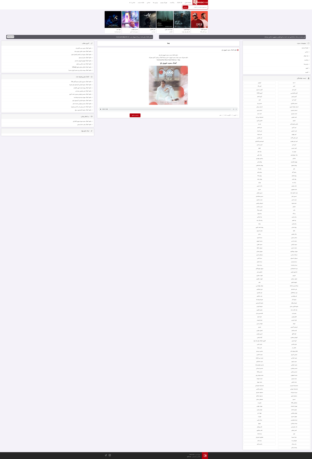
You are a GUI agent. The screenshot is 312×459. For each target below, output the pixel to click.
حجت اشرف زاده (294, 193)
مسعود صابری (294, 396)
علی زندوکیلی (260, 289)
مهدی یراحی (259, 410)
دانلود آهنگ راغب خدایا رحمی (84, 124)
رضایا (259, 224)
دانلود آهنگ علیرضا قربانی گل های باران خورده (80, 85)
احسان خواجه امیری (294, 107)
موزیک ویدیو (164, 2)
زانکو (294, 231)
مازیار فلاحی (294, 344)
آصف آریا (294, 100)
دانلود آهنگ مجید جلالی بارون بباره (83, 51)
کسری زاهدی (259, 334)
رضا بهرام (259, 213)
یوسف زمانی (294, 447)
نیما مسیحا (294, 437)
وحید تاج (259, 441)
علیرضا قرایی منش (294, 306)
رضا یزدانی (294, 224)
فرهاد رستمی (259, 324)
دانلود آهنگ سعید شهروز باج (229, 50)
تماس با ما (132, 2)
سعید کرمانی (294, 244)
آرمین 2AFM (259, 93)
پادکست (172, 2)
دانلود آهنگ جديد (173, 55)
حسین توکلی (259, 193)
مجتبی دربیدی (259, 351)
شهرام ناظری (294, 282)
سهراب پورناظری (294, 251)
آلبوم (307, 68)
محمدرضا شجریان (294, 385)
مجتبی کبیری (294, 354)
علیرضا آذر (294, 299)
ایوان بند (294, 152)
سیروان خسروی (294, 258)
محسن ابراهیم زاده (259, 365)
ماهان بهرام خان (294, 351)
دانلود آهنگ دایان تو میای (85, 58)
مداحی (148, 2)
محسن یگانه (259, 372)
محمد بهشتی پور (259, 375)
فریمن (259, 327)
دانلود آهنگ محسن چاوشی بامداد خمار (82, 104)
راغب (294, 210)
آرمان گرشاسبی (294, 93)
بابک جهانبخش (294, 155)
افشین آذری (259, 121)
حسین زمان (294, 196)
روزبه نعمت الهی (259, 227)
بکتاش (294, 158)
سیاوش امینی (259, 255)
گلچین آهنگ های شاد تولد (260, 341)
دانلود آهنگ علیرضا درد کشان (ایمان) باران (81, 54)
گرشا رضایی (259, 337)
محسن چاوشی (294, 368)
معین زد (259, 403)
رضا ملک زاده (259, 220)
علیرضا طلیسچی (259, 303)
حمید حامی (294, 200)
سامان (259, 234)
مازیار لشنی (259, 344)
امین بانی (294, 145)
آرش (294, 86)
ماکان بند (294, 348)
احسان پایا (259, 103)
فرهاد (294, 324)
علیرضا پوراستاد (259, 299)
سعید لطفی (259, 244)
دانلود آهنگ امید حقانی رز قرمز (83, 64)
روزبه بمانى (294, 227)
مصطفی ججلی (259, 399)
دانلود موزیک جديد (183, 57)
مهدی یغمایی (294, 413)
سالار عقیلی (294, 234)
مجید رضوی (294, 361)
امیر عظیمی (259, 138)
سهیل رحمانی (260, 251)
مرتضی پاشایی (259, 389)
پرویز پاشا (259, 176)
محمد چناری (294, 379)
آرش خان (294, 90)
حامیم (259, 189)
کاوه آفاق (294, 334)
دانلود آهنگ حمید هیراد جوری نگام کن (82, 121)
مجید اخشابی (260, 354)
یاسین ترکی (259, 444)
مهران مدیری (294, 416)
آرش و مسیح (260, 90)
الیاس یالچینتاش (294, 124)
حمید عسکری (259, 200)
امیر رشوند (259, 134)
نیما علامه (259, 434)
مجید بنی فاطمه (259, 358)
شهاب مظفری (259, 279)
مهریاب (259, 416)
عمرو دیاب (294, 313)
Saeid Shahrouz (172, 60)
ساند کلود (189, 457)
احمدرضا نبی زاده (259, 117)
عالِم (259, 282)
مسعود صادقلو (259, 396)
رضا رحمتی (294, 217)
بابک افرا (259, 152)
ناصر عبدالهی (259, 430)
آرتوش (259, 83)
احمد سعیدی (294, 114)
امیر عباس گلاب (294, 138)
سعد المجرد (259, 238)
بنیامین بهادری (259, 158)
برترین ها (155, 2)
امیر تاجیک (259, 131)
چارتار (259, 182)
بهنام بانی (259, 162)
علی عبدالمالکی (294, 293)
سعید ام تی (294, 241)
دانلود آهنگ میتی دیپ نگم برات (83, 48)
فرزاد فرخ (259, 317)
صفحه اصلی (188, 2)
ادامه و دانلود (135, 115)
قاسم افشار (294, 330)
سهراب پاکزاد (259, 248)
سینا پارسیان (294, 262)
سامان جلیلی (294, 238)
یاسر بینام (294, 444)
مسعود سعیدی (259, 392)
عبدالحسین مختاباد (294, 286)
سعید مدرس (294, 248)
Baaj (168, 43)
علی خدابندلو (294, 289)
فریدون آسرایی (294, 327)
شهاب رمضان (294, 279)
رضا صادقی (259, 217)
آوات (259, 100)
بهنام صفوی (294, 165)
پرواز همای (294, 176)
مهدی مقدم (294, 410)
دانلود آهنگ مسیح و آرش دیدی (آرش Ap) (81, 82)
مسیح (294, 399)
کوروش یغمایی (294, 337)
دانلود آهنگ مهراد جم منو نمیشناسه (82, 97)
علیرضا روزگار (294, 303)
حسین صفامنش (259, 196)
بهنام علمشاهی (259, 165)
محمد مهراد (259, 382)
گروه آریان (294, 341)
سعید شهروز (166, 55)
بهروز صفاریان (294, 162)
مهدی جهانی (259, 406)
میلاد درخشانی (294, 423)
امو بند (259, 124)
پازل (294, 169)
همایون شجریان (259, 437)
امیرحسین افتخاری (259, 141)
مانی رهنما (259, 348)
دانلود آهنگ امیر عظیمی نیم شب (83, 91)
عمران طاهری (259, 310)
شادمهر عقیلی (294, 272)
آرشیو (307, 72)
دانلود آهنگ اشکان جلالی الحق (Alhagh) (81, 67)
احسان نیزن (259, 110)
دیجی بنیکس (260, 207)
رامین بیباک (259, 210)
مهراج (259, 423)
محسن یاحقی (294, 372)
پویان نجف (259, 179)
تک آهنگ (179, 2)
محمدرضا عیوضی (294, 389)
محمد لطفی (294, 382)
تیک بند (294, 182)
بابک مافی (259, 155)
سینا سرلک (259, 265)
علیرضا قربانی (260, 306)
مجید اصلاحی (294, 358)
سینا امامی (259, 258)
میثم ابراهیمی (294, 420)
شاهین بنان (259, 272)
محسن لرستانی (259, 368)
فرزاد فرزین (294, 320)
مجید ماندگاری (259, 361)
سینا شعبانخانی (294, 268)
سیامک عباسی (294, 255)
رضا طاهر (294, 220)
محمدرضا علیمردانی (259, 385)
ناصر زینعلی (294, 430)
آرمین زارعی (294, 96)
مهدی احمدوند (294, 406)
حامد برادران (294, 186)
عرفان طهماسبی (259, 286)
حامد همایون (294, 189)
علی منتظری (259, 296)
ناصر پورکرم (259, 427)
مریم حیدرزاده (294, 392)
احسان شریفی (294, 110)
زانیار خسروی (259, 231)
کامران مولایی (260, 330)
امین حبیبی (294, 148)
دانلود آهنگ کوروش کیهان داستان (83, 61)
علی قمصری (259, 293)
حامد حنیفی (259, 186)
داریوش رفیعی (259, 203)
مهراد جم (259, 413)
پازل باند (259, 169)
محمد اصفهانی (294, 375)
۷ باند (294, 83)
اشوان (294, 121)
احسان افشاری (294, 103)
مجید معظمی (294, 365)
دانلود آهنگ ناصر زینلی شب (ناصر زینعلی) (81, 107)
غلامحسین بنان (259, 313)
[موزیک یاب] (200, 2)
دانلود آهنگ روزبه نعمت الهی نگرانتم (82, 88)
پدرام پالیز (259, 172)
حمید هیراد (294, 203)
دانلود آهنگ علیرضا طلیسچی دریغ (83, 110)
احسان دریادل (260, 107)
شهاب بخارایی (259, 275)
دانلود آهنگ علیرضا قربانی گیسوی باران (81, 100)
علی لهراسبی (294, 296)
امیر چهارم (294, 134)
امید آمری (294, 127)
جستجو (185, 7)
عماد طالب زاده (294, 310)
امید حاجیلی (294, 131)
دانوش (294, 207)
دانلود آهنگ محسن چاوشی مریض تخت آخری (80, 94)
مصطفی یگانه (294, 403)
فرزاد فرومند (259, 320)
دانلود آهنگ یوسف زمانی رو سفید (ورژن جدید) (80, 70)
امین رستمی (259, 145)
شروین (294, 275)
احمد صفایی (294, 117)
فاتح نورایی (294, 317)
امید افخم (259, 127)
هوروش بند (294, 441)
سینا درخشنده (294, 265)
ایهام (259, 148)
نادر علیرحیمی (294, 427)
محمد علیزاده (259, 379)
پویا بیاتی (294, 179)
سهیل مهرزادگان (259, 268)
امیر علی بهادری (294, 141)
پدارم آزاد (294, 172)
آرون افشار (259, 96)
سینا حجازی (259, 262)
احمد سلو (259, 114)
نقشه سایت (141, 2)
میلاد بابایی (259, 420)
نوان (294, 434)
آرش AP (259, 86)
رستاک (294, 213)
